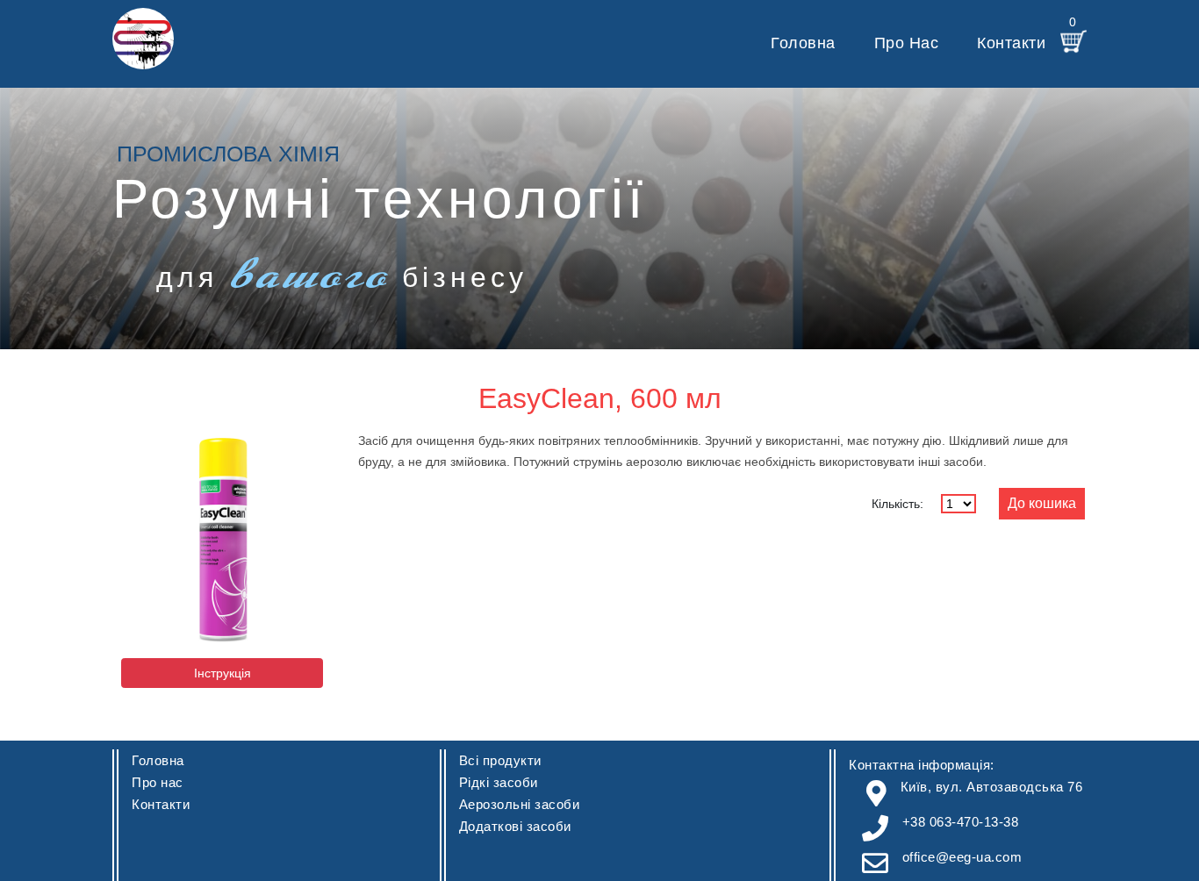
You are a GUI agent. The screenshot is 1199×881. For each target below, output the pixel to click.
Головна (803, 43)
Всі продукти (500, 760)
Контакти (1011, 43)
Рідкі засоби (498, 782)
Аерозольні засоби (519, 804)
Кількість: (897, 504)
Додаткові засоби (515, 826)
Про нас (906, 43)
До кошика (1042, 503)
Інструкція (222, 673)
